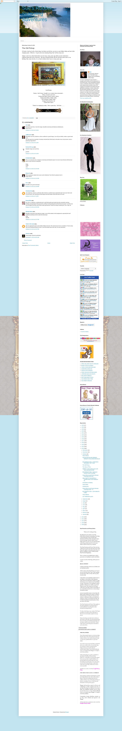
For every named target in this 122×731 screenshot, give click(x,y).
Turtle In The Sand (30, 224)
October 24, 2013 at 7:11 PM (32, 196)
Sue (27, 125)
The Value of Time (87, 467)
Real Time (89, 318)
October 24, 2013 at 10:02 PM (32, 207)
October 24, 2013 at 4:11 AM (32, 142)
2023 (83, 429)
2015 (83, 444)
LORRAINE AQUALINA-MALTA (88, 374)
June (84, 504)
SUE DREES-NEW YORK (87, 379)
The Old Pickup (86, 465)
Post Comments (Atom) (33, 245)
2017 (83, 440)
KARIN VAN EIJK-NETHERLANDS (89, 372)
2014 (83, 446)
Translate (91, 270)
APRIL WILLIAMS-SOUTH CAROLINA (89, 363)
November (85, 452)
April (84, 508)
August (84, 501)
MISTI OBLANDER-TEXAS (87, 377)
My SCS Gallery (84, 331)
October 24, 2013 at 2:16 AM (32, 130)
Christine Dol (29, 191)
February (85, 512)
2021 (83, 433)
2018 (83, 438)
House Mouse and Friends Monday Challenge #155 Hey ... (90, 476)
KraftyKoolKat (29, 158)
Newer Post (25, 243)
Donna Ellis (28, 200)
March (84, 510)
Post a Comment (28, 240)
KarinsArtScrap (29, 147)
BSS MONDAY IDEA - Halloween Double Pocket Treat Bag (90, 472)
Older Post (72, 243)
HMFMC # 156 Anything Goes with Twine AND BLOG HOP (90, 469)
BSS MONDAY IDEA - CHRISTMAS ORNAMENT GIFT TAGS (90, 462)
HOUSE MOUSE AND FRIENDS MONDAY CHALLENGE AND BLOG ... (91, 459)
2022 (83, 431)
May (84, 506)
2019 (83, 436)
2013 (83, 448)
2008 (83, 524)
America (28, 233)
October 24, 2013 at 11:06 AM (32, 168)
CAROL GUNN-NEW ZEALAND (88, 367)
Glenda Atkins (29, 211)
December (85, 450)
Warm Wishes (86, 455)
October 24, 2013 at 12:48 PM (32, 186)
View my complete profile (85, 98)
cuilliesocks (28, 134)
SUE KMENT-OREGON (86, 380)
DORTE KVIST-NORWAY (87, 370)
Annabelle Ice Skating (87, 482)
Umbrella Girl (86, 486)
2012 (83, 517)
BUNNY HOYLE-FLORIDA (87, 365)
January (85, 514)
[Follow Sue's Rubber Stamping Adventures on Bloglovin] (87, 325)
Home (22, 40)
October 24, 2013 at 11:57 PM (32, 219)
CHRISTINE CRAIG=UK (86, 369)
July (84, 502)
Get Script (84, 318)
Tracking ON (94, 318)
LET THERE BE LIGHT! (88, 496)
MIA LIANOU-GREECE (86, 375)
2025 (83, 425)
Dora (27, 182)
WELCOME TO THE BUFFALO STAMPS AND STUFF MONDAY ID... (90, 479)
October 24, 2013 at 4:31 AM (32, 153)
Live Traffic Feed (89, 277)
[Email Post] (37, 117)
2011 (83, 518)
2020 (83, 435)
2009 (83, 522)
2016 (83, 442)
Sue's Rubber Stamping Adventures (37, 13)
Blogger (67, 712)
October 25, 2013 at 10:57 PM (32, 229)
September (85, 499)
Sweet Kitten (85, 484)
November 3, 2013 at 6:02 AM (32, 237)
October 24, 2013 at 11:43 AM (32, 178)
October (85, 454)
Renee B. (28, 173)
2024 (83, 427)
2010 (83, 520)
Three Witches (86, 494)
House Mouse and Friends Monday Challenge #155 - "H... (90, 489)
